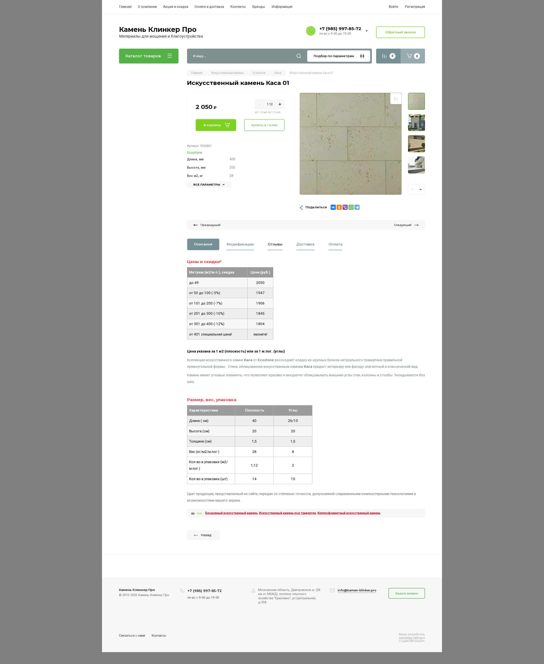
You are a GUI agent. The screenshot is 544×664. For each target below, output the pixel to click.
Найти (299, 56)
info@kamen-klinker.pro (357, 590)
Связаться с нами (132, 635)
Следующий (403, 225)
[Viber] (345, 207)
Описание (203, 244)
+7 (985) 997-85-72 (340, 28)
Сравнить (395, 98)
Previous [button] (412, 189)
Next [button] (420, 189)
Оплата (335, 244)
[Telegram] (357, 207)
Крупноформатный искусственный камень (348, 513)
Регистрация (415, 7)
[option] (351, 144)
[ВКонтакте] (333, 207)
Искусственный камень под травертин (287, 513)
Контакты (159, 635)
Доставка (305, 244)
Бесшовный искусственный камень (231, 513)
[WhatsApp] (351, 207)
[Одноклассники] (339, 207)
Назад (206, 535)
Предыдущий (210, 225)
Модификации (240, 244)
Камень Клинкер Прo (158, 29)
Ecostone (194, 152)
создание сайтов (411, 637)
